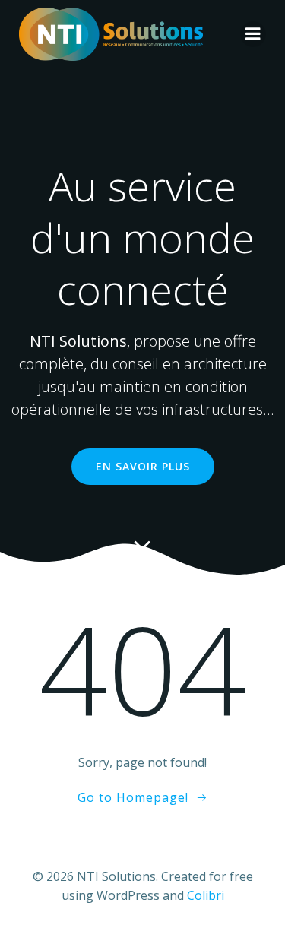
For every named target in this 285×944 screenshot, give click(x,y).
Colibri (205, 895)
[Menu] (253, 34)
